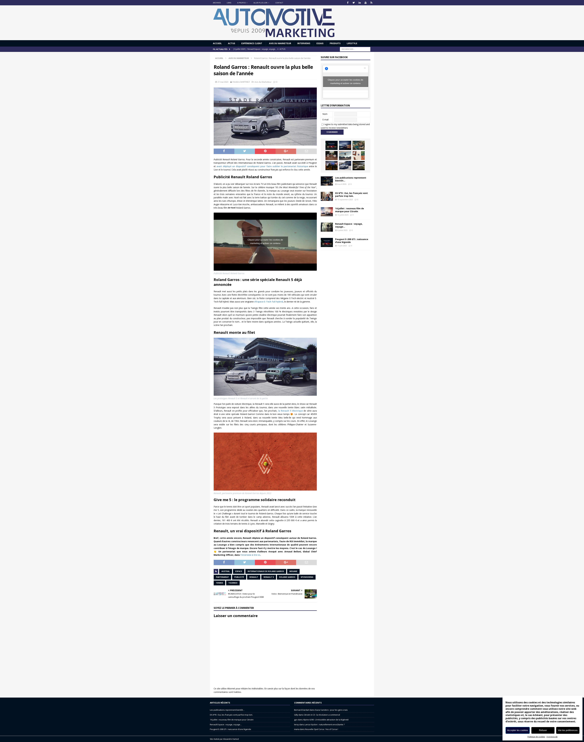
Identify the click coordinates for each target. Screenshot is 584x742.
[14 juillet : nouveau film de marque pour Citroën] (327, 211)
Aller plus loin (260, 3)
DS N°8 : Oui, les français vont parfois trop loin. (351, 194)
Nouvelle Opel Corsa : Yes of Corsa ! (321, 729)
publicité (239, 577)
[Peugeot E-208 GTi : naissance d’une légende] (331, 145)
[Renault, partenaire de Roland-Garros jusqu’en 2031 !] (331, 155)
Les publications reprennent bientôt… (350, 179)
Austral (225, 571)
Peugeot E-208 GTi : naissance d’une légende (351, 240)
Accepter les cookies (517, 730)
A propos (241, 3)
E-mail (325, 119)
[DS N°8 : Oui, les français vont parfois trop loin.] (327, 196)
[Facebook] (347, 2)
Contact (279, 3)
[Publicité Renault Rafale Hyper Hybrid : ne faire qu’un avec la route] (359, 165)
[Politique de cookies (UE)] (371, 2)
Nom (324, 113)
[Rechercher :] (355, 49)
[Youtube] (365, 2)
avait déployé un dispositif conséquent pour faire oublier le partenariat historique (262, 166)
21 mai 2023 (223, 82)
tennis (219, 583)
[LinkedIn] (359, 2)
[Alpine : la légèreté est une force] (359, 145)
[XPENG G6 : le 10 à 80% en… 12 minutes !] (345, 145)
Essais (319, 43)
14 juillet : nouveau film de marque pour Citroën (349, 210)
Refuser (543, 730)
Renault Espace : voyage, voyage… (349, 225)
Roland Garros (287, 577)
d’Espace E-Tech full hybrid (268, 301)
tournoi (232, 583)
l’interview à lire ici (250, 554)
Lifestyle (352, 43)
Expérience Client (252, 43)
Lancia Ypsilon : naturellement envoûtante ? (324, 724)
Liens (229, 3)
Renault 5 (269, 577)
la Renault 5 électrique (290, 410)
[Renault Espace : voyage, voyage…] (327, 227)
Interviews (303, 43)
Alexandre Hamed (231, 739)
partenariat (222, 577)
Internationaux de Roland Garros (266, 571)
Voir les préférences (568, 730)
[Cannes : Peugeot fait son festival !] (331, 165)
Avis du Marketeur (280, 43)
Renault (253, 577)
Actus (231, 43)
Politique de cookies (536, 736)
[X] (353, 2)
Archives (217, 3)
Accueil (217, 43)
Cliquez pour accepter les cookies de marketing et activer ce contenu (265, 241)
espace (238, 571)
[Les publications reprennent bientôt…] (327, 181)
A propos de (552, 736)
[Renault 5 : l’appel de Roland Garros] (345, 165)
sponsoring (307, 577)
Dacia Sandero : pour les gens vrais (331, 710)
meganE (293, 571)
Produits (335, 43)
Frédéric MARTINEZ (241, 82)
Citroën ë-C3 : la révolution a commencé (322, 714)
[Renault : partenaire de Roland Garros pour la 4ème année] (359, 155)
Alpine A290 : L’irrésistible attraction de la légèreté (326, 719)
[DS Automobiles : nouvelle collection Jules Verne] (345, 155)
